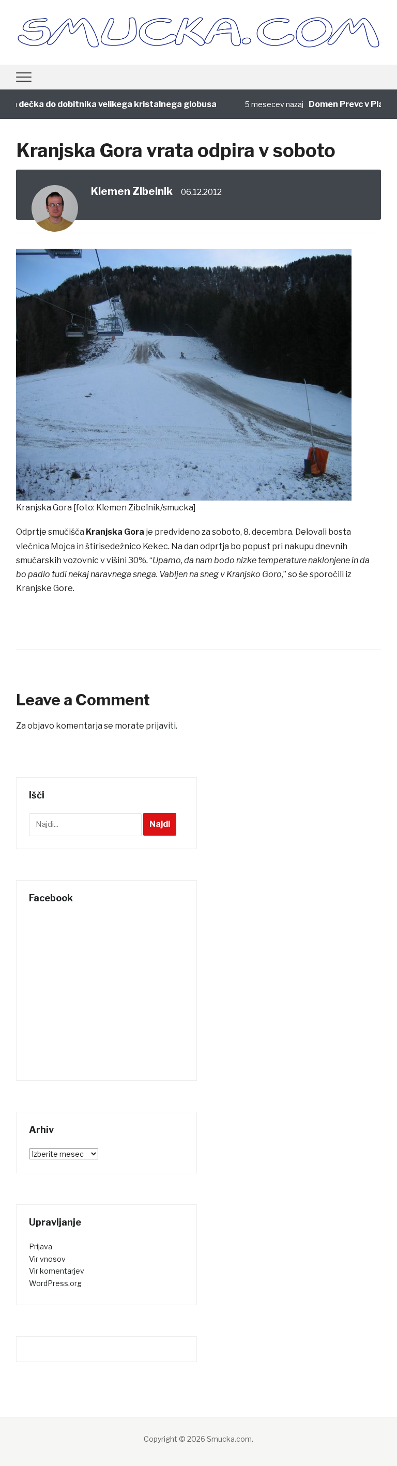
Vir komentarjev (56, 1270)
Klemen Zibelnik (132, 191)
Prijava (40, 1246)
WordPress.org (55, 1283)
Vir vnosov (47, 1259)
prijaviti (161, 726)
